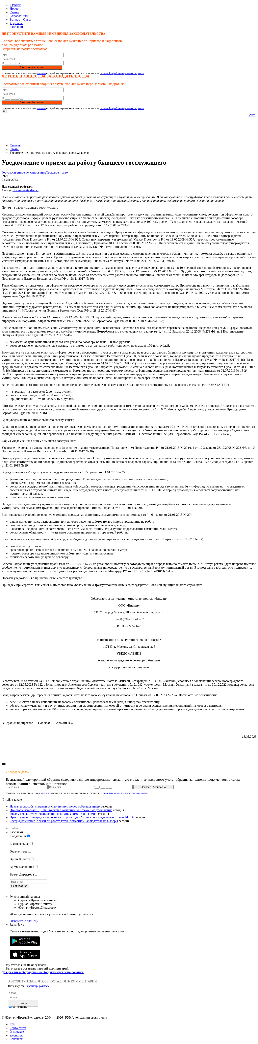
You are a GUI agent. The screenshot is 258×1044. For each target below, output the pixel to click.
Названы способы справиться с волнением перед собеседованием (55, 806)
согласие (41, 73)
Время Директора (22, 874)
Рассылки (16, 26)
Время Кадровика (22, 866)
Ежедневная (18, 836)
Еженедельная (19, 843)
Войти (252, 115)
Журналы (16, 23)
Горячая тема (18, 851)
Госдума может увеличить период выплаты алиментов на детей (53, 813)
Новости (16, 8)
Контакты (16, 1039)
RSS (13, 1024)
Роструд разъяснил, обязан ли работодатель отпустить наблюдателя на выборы (64, 821)
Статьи (14, 12)
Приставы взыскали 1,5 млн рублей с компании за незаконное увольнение (61, 810)
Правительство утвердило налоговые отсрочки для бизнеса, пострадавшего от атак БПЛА (72, 817)
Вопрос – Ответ (20, 19)
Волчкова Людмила (25, 190)
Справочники (19, 16)
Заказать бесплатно (32, 67)
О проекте (17, 1031)
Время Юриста (20, 859)
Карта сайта (18, 1028)
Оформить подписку (24, 921)
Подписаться (19, 885)
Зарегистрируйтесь (37, 986)
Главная (15, 5)
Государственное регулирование (24, 172)
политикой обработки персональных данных (122, 73)
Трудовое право (57, 172)
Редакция (16, 1035)
